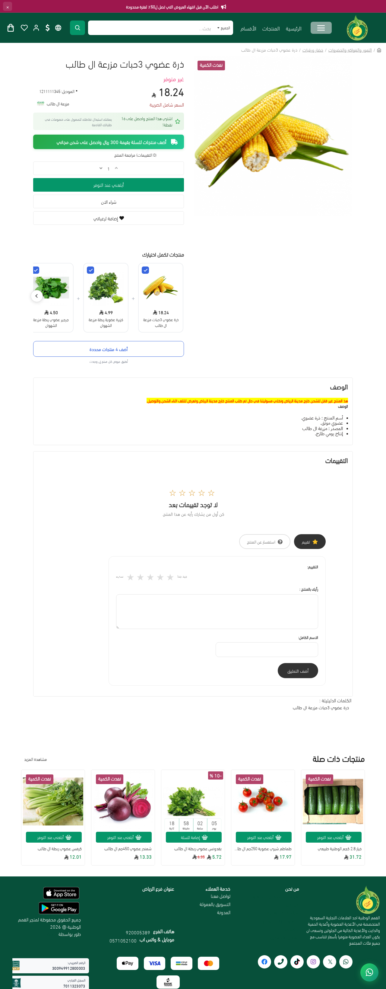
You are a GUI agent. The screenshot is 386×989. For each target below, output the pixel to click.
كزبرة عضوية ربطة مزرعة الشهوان (106, 322)
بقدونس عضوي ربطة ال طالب (198, 848)
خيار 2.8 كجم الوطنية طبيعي (340, 848)
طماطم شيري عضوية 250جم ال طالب (263, 848)
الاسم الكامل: (308, 637)
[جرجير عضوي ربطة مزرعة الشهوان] (35, 270)
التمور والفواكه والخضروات (350, 49)
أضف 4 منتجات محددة (109, 349)
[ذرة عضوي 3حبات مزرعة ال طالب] (145, 270)
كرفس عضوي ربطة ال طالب (60, 848)
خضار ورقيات (312, 49)
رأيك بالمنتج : (308, 589)
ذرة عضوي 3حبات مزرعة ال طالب (161, 322)
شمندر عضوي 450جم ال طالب (128, 848)
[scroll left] (37, 296)
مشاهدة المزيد (35, 759)
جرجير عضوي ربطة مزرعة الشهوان (51, 322)
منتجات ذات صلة (339, 758)
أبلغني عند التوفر (108, 184)
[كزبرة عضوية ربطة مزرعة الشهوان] (90, 270)
